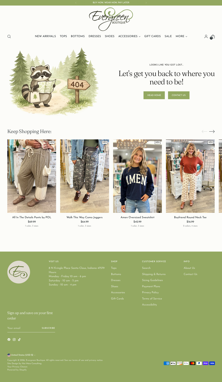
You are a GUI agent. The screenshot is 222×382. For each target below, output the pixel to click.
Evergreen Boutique (35, 360)
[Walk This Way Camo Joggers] (84, 176)
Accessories (118, 292)
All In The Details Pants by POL (31, 217)
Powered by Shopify (17, 370)
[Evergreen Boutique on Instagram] (14, 340)
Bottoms (116, 274)
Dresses (115, 280)
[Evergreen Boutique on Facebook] (9, 340)
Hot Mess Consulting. (32, 363)
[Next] (146, 3)
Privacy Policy (150, 292)
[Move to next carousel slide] (212, 131)
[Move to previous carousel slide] (204, 131)
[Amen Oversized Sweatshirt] (137, 176)
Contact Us (190, 274)
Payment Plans (151, 286)
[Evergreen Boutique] (111, 19)
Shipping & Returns (154, 274)
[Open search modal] (9, 36)
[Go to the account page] (206, 36)
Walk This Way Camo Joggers (84, 217)
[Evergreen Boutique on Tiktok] (20, 340)
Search (146, 268)
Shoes (114, 286)
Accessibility (149, 304)
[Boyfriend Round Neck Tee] (190, 176)
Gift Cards (117, 298)
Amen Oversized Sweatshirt (137, 217)
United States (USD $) (22, 355)
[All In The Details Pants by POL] (31, 176)
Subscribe (48, 328)
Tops (114, 268)
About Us (189, 268)
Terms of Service (152, 298)
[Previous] (75, 3)
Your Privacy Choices (17, 367)
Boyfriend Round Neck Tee (190, 217)
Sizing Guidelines (152, 280)
